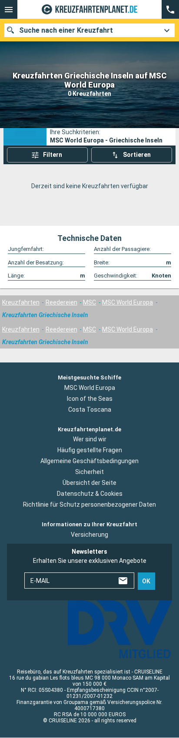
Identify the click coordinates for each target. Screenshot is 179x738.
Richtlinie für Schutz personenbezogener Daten (89, 504)
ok (146, 581)
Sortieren (137, 154)
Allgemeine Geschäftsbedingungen (89, 461)
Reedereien (61, 302)
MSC (89, 302)
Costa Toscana (89, 409)
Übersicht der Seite (89, 483)
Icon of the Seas (90, 398)
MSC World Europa (127, 302)
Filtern (52, 154)
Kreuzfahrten (21, 302)
